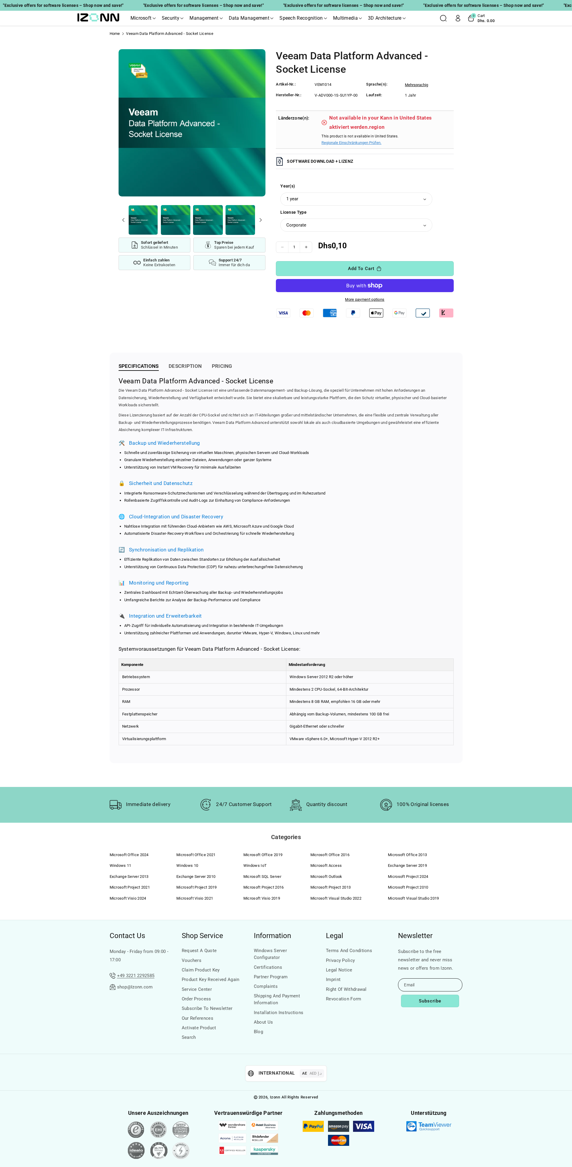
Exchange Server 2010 (195, 876)
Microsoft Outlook (326, 876)
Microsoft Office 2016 (329, 855)
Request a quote (199, 950)
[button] (143, 18)
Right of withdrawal (346, 989)
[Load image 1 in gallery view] (143, 220)
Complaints (266, 986)
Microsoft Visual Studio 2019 (413, 898)
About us (263, 1022)
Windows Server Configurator (270, 954)
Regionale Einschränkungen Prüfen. (351, 142)
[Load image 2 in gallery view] (175, 220)
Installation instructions (279, 1012)
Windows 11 (120, 865)
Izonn (275, 1097)
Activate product (199, 1027)
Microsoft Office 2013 (407, 855)
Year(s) (287, 186)
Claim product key (201, 970)
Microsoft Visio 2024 (128, 898)
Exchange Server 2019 (407, 865)
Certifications (268, 967)
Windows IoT (255, 865)
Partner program (271, 977)
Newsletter (415, 936)
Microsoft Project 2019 (196, 887)
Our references (197, 1018)
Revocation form (343, 999)
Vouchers (191, 960)
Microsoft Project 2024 (408, 876)
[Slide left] (123, 220)
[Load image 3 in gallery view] (208, 220)
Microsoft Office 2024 (129, 855)
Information (272, 936)
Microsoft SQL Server (262, 876)
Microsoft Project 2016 (263, 887)
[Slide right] (260, 220)
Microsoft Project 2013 (330, 887)
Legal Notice (339, 970)
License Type (293, 212)
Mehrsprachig (416, 85)
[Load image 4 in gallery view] (240, 220)
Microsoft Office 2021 (195, 855)
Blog (258, 1031)
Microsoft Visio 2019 (261, 898)
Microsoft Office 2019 (262, 855)
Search (189, 1037)
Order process (196, 999)
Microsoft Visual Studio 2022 (335, 898)
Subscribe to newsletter (207, 1008)
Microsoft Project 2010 (408, 887)
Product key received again (211, 979)
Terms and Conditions (349, 950)
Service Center (197, 989)
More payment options (364, 299)
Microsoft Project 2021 (130, 887)
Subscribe (430, 1001)
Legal (334, 936)
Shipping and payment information (277, 999)
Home (115, 33)
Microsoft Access (326, 865)
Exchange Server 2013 (129, 876)
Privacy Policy (340, 960)
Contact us (127, 936)
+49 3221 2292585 (136, 975)
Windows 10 (187, 865)
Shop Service (202, 936)
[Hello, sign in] (458, 18)
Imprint (333, 979)
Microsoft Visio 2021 (194, 898)
